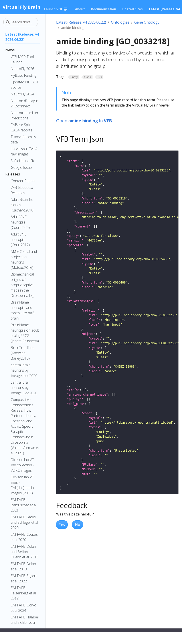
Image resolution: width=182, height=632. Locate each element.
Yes (62, 524)
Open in (84, 121)
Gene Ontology (146, 22)
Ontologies (120, 22)
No (77, 524)
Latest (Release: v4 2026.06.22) (81, 22)
